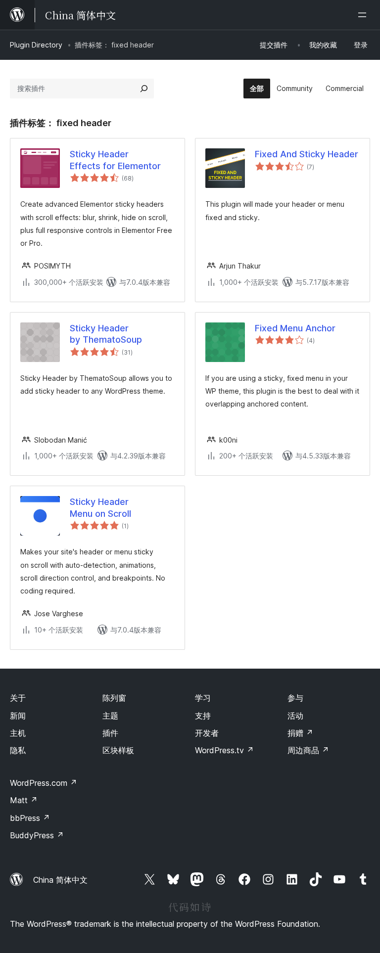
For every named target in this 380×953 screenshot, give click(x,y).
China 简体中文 (60, 880)
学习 (203, 698)
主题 (110, 716)
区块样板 (118, 750)
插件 (110, 733)
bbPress (30, 818)
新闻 (18, 716)
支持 (203, 716)
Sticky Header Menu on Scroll (100, 507)
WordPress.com (43, 783)
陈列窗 (114, 698)
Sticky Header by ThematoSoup (106, 334)
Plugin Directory (36, 45)
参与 (295, 698)
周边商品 (308, 750)
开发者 (207, 733)
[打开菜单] (364, 15)
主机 (18, 733)
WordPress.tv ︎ (224, 750)
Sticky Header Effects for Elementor (115, 160)
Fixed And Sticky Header (306, 154)
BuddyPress (37, 835)
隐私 (18, 750)
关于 (18, 698)
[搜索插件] (144, 88)
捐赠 (300, 733)
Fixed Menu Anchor (295, 328)
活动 (295, 716)
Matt (24, 800)
